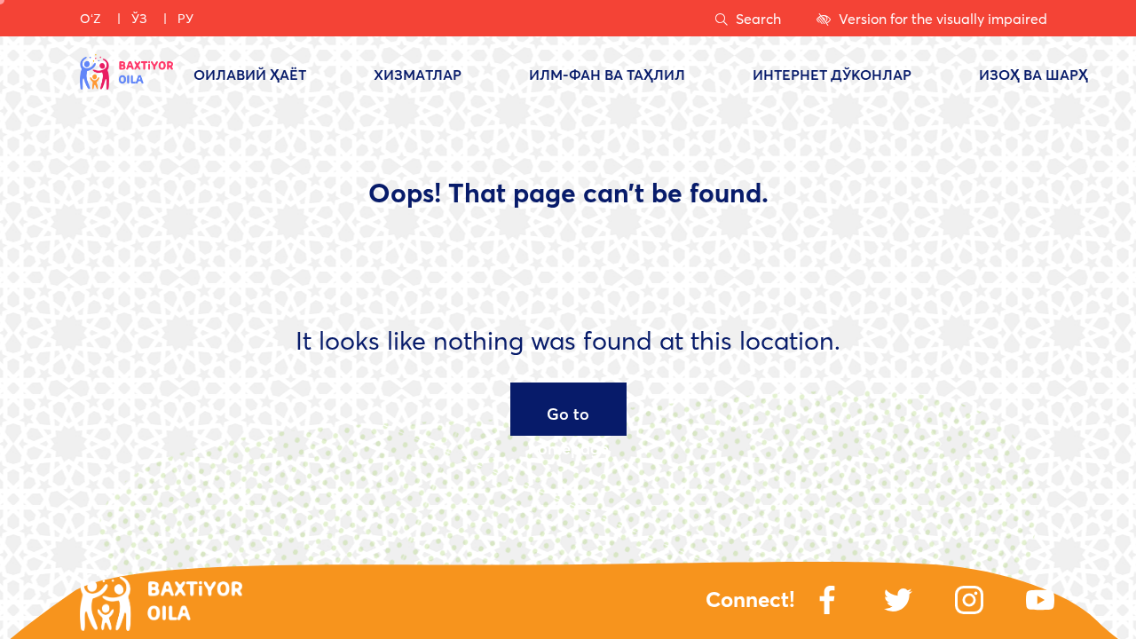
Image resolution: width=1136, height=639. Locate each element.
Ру (185, 18)
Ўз (139, 18)
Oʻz (90, 18)
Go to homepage (568, 419)
